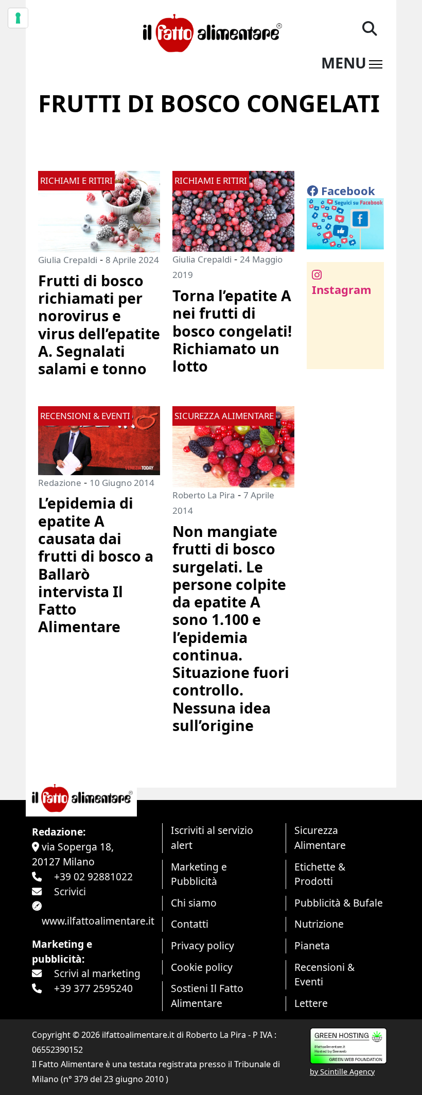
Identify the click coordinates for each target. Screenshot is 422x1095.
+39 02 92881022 (93, 876)
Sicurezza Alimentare (320, 837)
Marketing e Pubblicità (199, 874)
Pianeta (312, 945)
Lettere (311, 1003)
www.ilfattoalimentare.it (98, 921)
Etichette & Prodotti (319, 874)
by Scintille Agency (342, 1071)
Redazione (59, 483)
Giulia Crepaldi (67, 260)
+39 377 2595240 (93, 988)
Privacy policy (202, 945)
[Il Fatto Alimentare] (211, 32)
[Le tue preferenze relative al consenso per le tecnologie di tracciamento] (18, 18)
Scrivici (70, 891)
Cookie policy (202, 967)
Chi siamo (194, 903)
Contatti (189, 924)
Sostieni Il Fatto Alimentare (207, 995)
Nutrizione (319, 924)
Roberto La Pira (203, 495)
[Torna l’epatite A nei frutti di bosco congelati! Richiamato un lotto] (233, 210)
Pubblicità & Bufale (338, 903)
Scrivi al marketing (97, 973)
